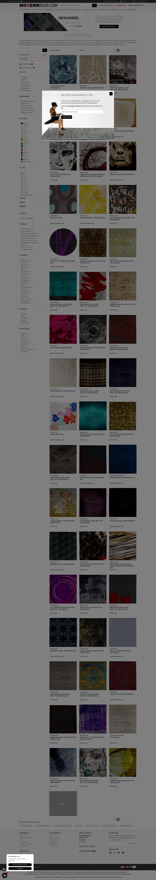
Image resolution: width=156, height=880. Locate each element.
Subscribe (66, 117)
